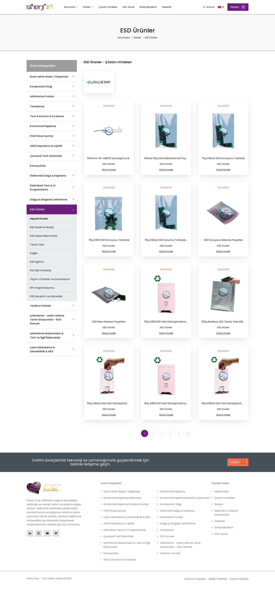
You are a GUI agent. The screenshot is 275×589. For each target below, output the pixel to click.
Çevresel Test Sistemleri (46, 156)
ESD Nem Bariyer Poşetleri (109, 321)
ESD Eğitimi (37, 262)
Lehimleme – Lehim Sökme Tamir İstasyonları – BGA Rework (180, 545)
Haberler (219, 521)
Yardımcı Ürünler (40, 306)
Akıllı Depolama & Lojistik (46, 146)
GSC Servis (221, 534)
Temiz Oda (37, 244)
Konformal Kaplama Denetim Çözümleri (185, 498)
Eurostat (108, 106)
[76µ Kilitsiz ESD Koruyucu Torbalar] (223, 131)
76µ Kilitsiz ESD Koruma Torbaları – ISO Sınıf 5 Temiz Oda (180, 240)
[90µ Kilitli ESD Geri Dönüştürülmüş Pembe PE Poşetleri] (166, 376)
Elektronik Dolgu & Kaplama (48, 175)
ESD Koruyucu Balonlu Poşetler (223, 240)
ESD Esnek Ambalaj (41, 227)
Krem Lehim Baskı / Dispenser (49, 76)
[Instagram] (38, 533)
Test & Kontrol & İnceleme (47, 116)
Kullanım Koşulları (195, 579)
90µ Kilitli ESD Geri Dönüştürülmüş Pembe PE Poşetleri (178, 403)
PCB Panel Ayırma (41, 136)
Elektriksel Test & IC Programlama (124, 530)
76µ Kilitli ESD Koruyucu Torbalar (109, 240)
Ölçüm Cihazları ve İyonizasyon (50, 279)
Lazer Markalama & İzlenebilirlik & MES (126, 517)
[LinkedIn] (30, 533)
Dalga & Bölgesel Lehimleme (48, 199)
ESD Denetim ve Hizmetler (46, 296)
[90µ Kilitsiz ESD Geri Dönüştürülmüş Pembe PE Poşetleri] (223, 376)
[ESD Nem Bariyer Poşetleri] (109, 294)
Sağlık (33, 253)
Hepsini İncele (39, 218)
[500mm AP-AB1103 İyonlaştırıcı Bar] (109, 131)
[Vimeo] (56, 533)
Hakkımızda (221, 491)
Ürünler (87, 7)
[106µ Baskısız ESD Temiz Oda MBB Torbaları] (223, 294)
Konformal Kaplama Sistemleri (122, 498)
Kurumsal (69, 7)
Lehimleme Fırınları (42, 96)
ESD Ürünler (37, 209)
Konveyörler (38, 166)
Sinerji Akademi (223, 527)
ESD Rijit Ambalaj (40, 270)
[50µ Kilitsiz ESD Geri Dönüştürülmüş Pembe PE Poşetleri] (109, 376)
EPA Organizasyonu (42, 288)
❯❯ (188, 433)
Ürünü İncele (109, 169)
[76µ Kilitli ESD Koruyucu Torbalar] (109, 212)
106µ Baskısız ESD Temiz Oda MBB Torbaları (229, 321)
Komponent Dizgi (41, 86)
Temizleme (37, 106)
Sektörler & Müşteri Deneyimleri (226, 513)
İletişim (234, 7)
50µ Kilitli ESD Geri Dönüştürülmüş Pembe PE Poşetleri (178, 321)
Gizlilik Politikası (217, 579)
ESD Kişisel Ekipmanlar (43, 236)
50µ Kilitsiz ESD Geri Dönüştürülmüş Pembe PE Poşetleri (122, 403)
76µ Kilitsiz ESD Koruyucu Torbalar (223, 158)
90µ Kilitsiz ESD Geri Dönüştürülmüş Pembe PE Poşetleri (237, 403)
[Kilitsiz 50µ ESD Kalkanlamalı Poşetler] (166, 131)
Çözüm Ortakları (224, 498)
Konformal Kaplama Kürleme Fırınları (126, 504)
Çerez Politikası (239, 579)
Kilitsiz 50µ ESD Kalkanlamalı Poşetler (168, 158)
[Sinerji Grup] (40, 7)
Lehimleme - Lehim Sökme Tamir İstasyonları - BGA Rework (47, 319)
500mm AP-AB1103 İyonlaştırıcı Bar (109, 158)
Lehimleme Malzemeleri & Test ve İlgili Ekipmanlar (126, 545)
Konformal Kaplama (43, 126)
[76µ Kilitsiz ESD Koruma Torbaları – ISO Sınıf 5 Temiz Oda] (166, 212)
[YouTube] (47, 533)
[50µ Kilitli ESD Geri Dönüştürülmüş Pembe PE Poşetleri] (166, 294)
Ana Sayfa (124, 37)
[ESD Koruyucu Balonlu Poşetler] (223, 212)
